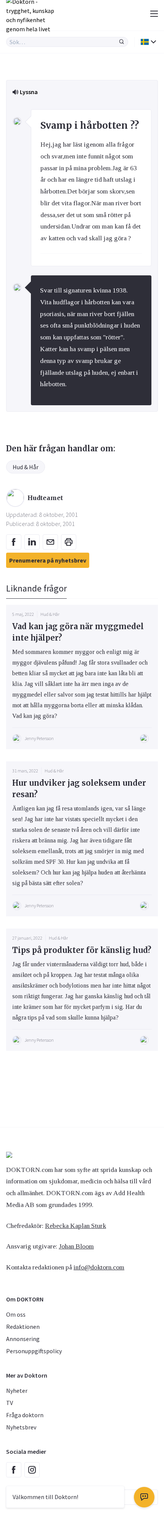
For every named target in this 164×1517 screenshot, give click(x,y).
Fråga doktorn (24, 1415)
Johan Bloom (76, 1246)
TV (9, 1403)
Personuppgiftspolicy (34, 1351)
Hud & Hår (26, 467)
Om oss (16, 1314)
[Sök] (122, 41)
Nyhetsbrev (21, 1427)
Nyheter (16, 1390)
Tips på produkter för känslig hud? (81, 950)
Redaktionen (23, 1326)
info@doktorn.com (99, 1267)
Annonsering (23, 1339)
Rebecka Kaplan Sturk (75, 1225)
